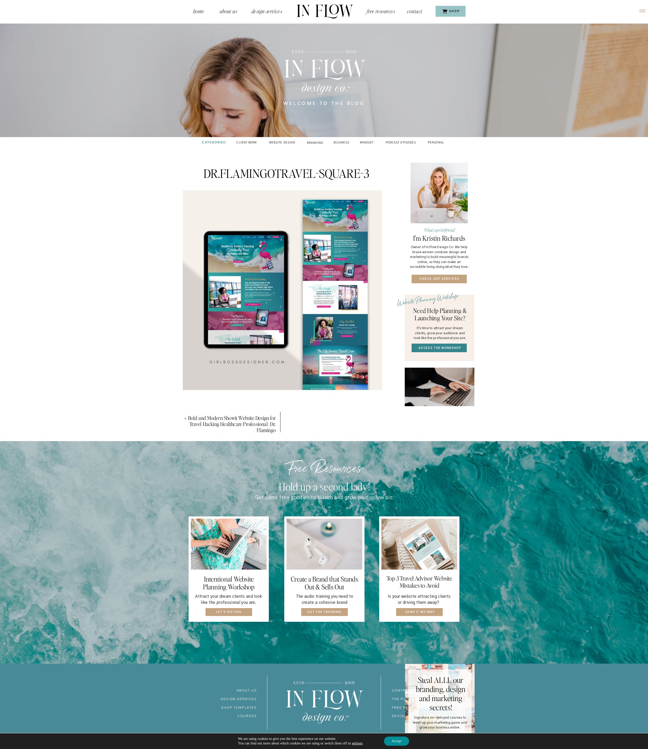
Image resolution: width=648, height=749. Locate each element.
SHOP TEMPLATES (239, 707)
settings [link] (357, 743)
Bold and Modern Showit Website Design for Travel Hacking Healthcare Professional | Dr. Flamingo (232, 424)
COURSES (247, 716)
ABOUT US (247, 690)
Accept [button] (396, 741)
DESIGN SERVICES (239, 699)
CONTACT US (404, 690)
